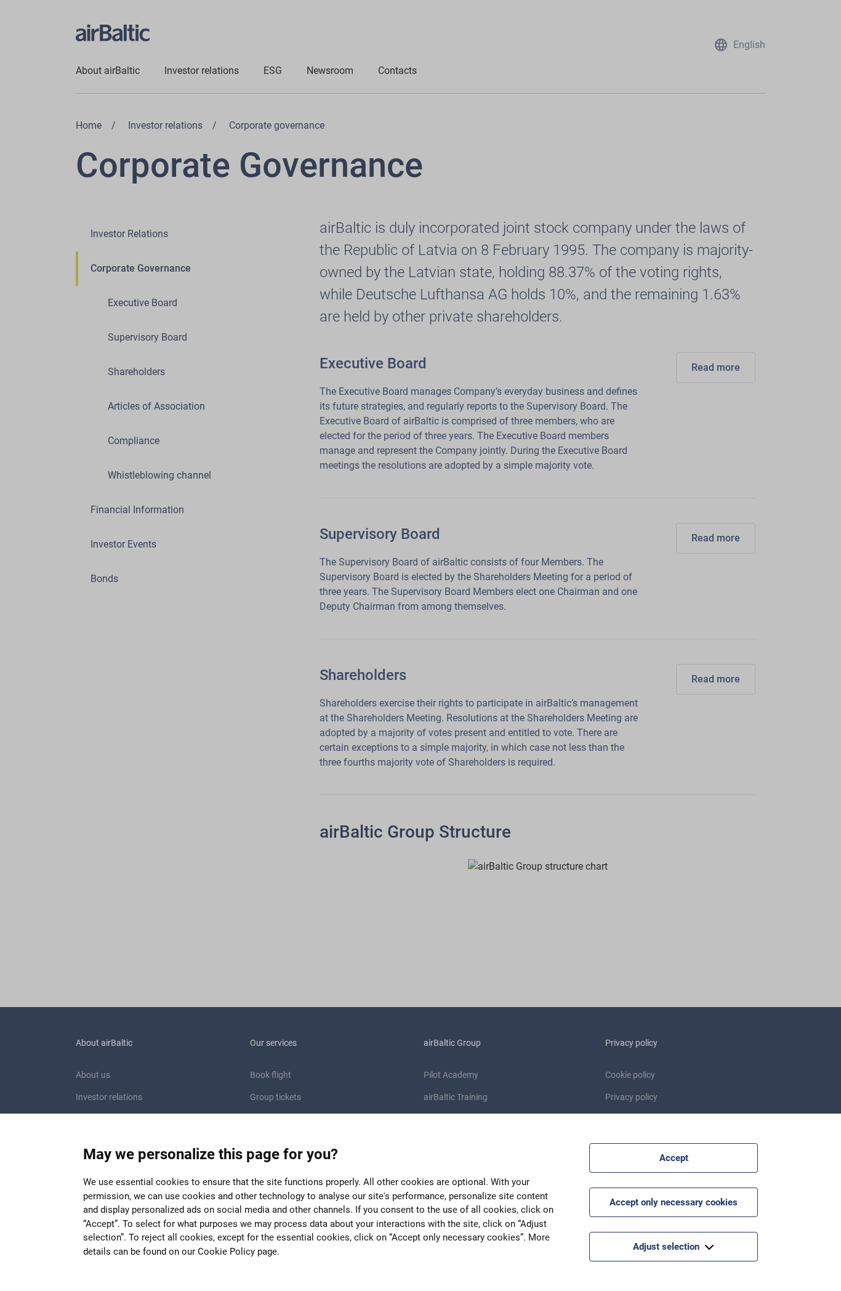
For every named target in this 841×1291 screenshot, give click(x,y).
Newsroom (330, 70)
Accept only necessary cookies (674, 1202)
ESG (273, 70)
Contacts (397, 70)
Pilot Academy (451, 1075)
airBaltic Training (456, 1097)
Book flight (270, 1075)
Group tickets (275, 1097)
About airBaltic (108, 70)
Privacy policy (631, 1097)
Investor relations (201, 70)
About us (93, 1075)
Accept (673, 1158)
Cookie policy (630, 1075)
